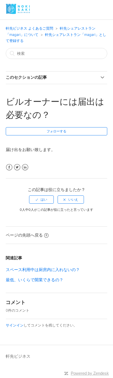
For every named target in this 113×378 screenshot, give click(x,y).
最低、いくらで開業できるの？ (34, 279)
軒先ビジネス (18, 356)
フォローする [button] (56, 131)
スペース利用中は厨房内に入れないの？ (43, 269)
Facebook (9, 167)
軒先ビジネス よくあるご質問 (29, 28)
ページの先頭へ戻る (24, 235)
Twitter (17, 167)
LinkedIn (25, 167)
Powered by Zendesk (90, 373)
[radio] (41, 199)
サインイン (15, 325)
